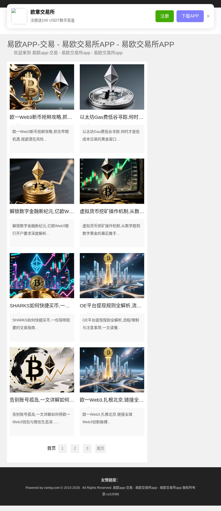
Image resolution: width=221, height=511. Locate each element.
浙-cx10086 (110, 494)
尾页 (100, 448)
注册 (164, 16)
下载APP (190, 16)
